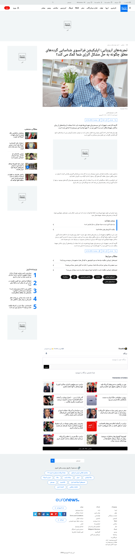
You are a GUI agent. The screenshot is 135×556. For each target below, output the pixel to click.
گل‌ (74, 277)
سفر (82, 8)
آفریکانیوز (97, 532)
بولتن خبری (97, 513)
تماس (81, 524)
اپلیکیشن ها (97, 524)
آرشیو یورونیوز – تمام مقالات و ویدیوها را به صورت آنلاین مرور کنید (111, 542)
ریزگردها (65, 277)
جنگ (57, 477)
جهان (101, 8)
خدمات (98, 507)
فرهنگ (71, 8)
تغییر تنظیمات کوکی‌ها (77, 532)
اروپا (107, 8)
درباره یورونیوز (79, 510)
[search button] (52, 2)
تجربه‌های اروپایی (110, 277)
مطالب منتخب (30, 129)
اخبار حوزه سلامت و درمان (113, 45)
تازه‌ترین (113, 8)
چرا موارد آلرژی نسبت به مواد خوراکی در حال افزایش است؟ (99, 224)
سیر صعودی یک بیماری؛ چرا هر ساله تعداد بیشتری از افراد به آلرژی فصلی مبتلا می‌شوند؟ (91, 265)
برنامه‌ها (115, 535)
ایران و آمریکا (47, 477)
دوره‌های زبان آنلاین (95, 535)
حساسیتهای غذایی (110, 281)
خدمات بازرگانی (79, 513)
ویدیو (49, 8)
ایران (78, 477)
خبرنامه (62, 520)
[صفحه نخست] (127, 45)
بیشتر (81, 507)
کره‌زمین (63, 8)
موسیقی (52, 482)
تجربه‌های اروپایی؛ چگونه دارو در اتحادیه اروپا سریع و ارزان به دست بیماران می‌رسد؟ (91, 270)
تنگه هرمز (62, 482)
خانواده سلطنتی (73, 487)
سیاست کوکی (79, 518)
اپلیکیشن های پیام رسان (94, 526)
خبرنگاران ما (114, 537)
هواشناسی (97, 516)
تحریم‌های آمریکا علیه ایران (78, 482)
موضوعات (114, 507)
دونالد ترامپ (67, 477)
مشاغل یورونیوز (79, 526)
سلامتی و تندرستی (85, 277)
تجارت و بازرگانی (92, 8)
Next (77, 8)
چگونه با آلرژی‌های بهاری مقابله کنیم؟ (105, 229)
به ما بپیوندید (96, 521)
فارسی (127, 2)
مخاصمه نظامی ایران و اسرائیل (79, 473)
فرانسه (98, 277)
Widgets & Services (94, 529)
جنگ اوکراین (88, 477)
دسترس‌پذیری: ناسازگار (77, 529)
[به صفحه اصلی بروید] (124, 8)
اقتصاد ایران (60, 487)
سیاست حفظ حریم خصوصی (76, 521)
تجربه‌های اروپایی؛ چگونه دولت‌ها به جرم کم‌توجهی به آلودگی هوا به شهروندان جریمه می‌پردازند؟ (88, 260)
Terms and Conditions (76, 516)
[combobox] (62, 2)
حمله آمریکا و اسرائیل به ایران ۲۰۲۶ (56, 473)
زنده (7, 8)
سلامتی (55, 8)
